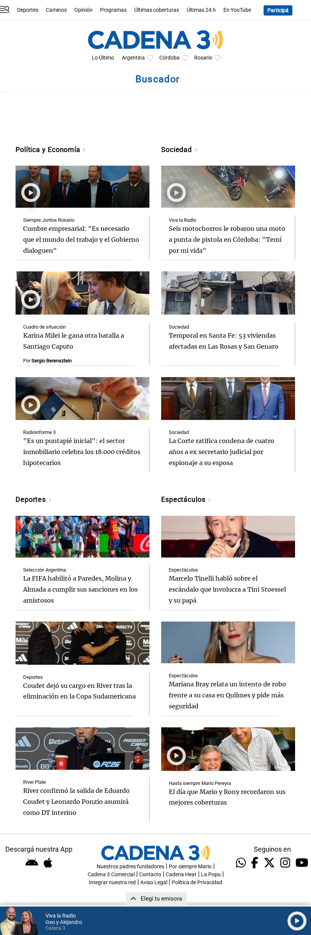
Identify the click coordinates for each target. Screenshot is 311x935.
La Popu (211, 874)
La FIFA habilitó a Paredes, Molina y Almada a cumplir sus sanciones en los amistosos (80, 589)
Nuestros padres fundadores (130, 866)
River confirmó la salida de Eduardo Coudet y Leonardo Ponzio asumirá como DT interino (76, 801)
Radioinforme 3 (39, 432)
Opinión (83, 10)
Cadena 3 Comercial (111, 874)
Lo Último (103, 58)
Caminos (56, 10)
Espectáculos (184, 499)
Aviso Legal (153, 882)
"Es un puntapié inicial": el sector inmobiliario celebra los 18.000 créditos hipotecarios (81, 452)
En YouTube (237, 10)
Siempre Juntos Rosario (48, 220)
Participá (278, 10)
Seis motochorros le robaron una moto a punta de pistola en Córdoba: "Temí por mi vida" (227, 239)
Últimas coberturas (156, 10)
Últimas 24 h (201, 10)
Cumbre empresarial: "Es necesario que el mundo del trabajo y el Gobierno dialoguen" (81, 239)
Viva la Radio (182, 220)
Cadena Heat (181, 874)
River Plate (34, 782)
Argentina (133, 58)
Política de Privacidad (197, 882)
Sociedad (177, 149)
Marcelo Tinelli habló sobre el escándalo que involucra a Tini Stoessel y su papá (227, 589)
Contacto (150, 874)
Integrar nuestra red (112, 882)
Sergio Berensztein (51, 360)
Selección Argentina (44, 570)
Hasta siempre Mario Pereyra (200, 783)
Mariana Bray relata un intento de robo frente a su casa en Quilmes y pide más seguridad (227, 695)
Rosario (203, 58)
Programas (113, 10)
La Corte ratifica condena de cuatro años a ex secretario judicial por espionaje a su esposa (221, 452)
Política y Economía (49, 149)
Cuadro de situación (44, 327)
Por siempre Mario (190, 866)
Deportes (27, 10)
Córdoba (169, 58)
